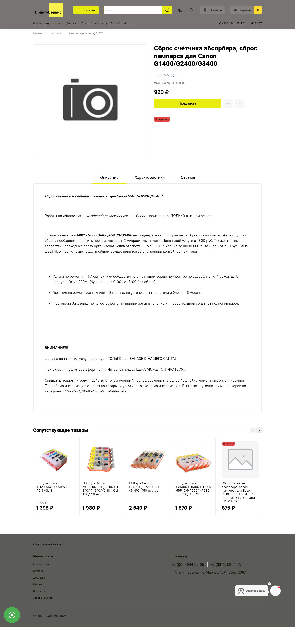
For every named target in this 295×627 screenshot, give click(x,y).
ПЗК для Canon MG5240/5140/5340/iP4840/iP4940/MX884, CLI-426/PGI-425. (101, 488)
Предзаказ (187, 103)
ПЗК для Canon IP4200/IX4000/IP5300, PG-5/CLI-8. (53, 486)
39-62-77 (256, 23)
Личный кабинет (121, 23)
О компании (41, 23)
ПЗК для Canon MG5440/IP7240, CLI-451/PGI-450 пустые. (144, 486)
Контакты (101, 23)
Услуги (56, 33)
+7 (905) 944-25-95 (231, 23)
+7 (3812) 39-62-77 (226, 564)
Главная (38, 33)
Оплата (86, 23)
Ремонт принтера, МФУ (85, 33)
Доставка (72, 23)
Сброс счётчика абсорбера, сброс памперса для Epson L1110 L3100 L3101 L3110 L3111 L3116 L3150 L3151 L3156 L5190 (239, 492)
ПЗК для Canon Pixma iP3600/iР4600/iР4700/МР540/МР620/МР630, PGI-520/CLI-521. (193, 488)
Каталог (89, 10)
